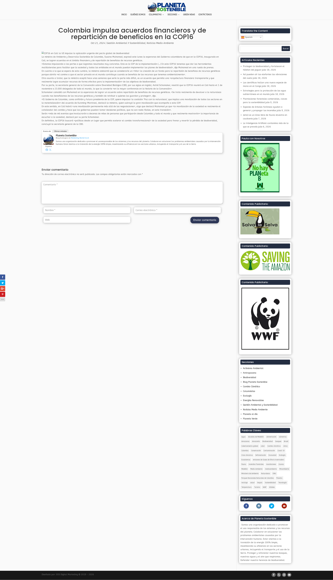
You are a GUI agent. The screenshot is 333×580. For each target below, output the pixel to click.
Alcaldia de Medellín (256, 437)
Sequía (259, 483)
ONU (274, 473)
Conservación (256, 451)
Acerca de (47, 131)
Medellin (244, 469)
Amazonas (245, 441)
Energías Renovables (253, 400)
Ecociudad (272, 455)
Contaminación (269, 451)
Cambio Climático (251, 386)
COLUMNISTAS (155, 15)
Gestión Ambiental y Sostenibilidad (126, 43)
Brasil (286, 441)
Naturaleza (265, 473)
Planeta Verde (250, 418)
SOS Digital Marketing (67, 574)
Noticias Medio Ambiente (160, 43)
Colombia (244, 451)
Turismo (257, 487)
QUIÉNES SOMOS (137, 15)
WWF (264, 487)
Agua (243, 437)
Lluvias (281, 464)
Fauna (243, 464)
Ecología (247, 396)
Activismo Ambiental (253, 368)
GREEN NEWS (189, 15)
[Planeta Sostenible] (48, 143)
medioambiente (271, 469)
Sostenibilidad (270, 483)
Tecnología (282, 483)
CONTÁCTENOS (205, 15)
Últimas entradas (60, 131)
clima (285, 446)
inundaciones (271, 464)
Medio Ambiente (256, 469)
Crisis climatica (247, 455)
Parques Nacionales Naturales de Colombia (257, 478)
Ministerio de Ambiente (249, 473)
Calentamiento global (249, 446)
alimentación (271, 437)
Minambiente (284, 469)
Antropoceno (249, 373)
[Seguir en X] (279, 575)
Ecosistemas (245, 460)
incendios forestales (256, 464)
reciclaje (244, 483)
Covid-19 (281, 451)
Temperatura (246, 487)
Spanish (248, 37)
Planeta (279, 478)
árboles (272, 487)
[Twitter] (50, 149)
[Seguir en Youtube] (289, 575)
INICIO (124, 15)
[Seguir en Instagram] (284, 575)
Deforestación (260, 455)
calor (263, 446)
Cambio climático (274, 446)
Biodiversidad (249, 377)
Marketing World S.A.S (80, 138)
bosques (278, 441)
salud (252, 483)
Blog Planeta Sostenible (255, 382)
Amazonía (256, 441)
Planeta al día (250, 414)
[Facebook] (46, 149)
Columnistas (249, 391)
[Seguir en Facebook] (274, 575)
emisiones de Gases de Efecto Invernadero (268, 460)
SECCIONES (172, 15)
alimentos (282, 437)
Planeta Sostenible (66, 135)
